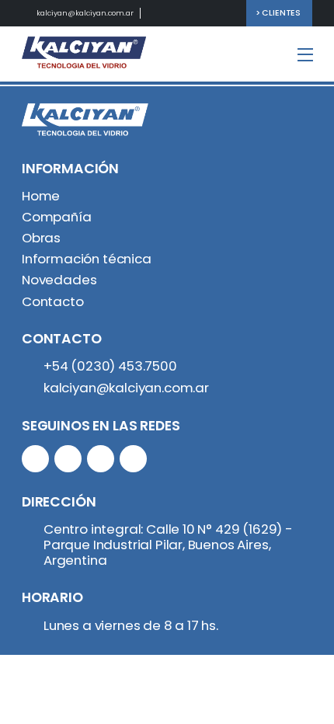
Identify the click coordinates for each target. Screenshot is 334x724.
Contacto (53, 301)
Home (41, 196)
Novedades (59, 279)
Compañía (57, 217)
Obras (41, 237)
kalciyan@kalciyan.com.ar (85, 13)
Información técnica (86, 258)
